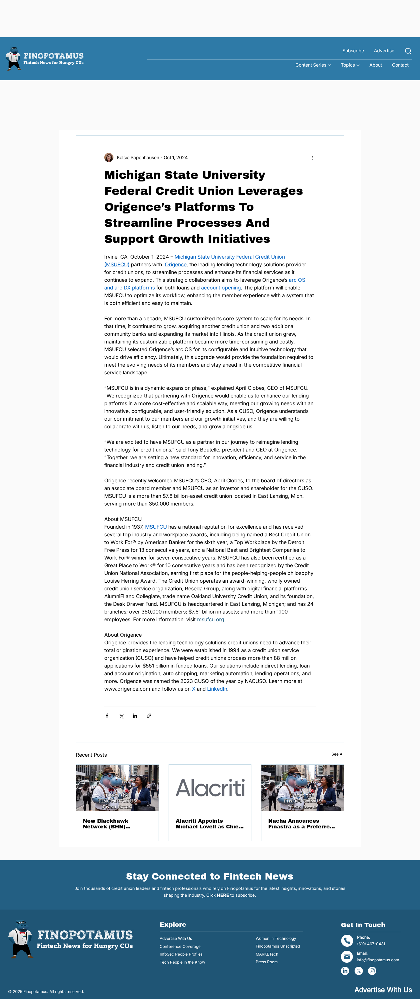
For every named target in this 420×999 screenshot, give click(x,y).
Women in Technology (276, 938)
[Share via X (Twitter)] (121, 715)
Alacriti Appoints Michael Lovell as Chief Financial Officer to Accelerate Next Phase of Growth (208, 824)
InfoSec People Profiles (181, 954)
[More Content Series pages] (329, 65)
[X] (359, 971)
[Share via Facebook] (107, 715)
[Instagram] (372, 971)
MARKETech (267, 954)
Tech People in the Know (182, 962)
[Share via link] (149, 715)
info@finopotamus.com (378, 960)
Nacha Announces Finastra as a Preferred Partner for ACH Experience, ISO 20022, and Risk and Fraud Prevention (301, 824)
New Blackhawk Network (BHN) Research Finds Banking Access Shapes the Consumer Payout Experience (117, 824)
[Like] (408, 51)
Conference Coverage (180, 946)
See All (337, 754)
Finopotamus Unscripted (278, 946)
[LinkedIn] (345, 971)
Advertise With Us (176, 938)
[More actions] (312, 157)
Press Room (267, 962)
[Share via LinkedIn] (135, 715)
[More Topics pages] (358, 65)
